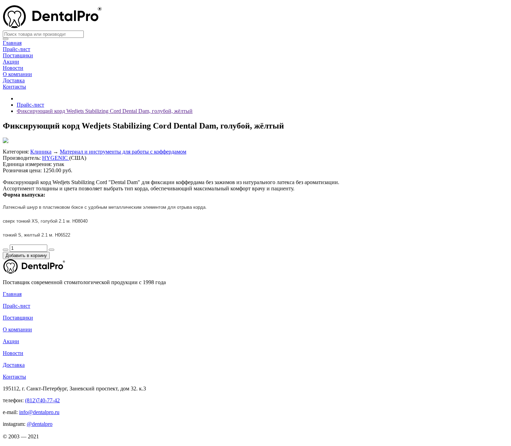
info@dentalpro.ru (39, 412)
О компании (17, 74)
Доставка (14, 80)
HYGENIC (55, 158)
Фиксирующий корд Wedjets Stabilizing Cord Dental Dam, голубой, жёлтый (105, 111)
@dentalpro (39, 424)
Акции (11, 62)
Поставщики (18, 55)
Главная (12, 43)
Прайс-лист (16, 49)
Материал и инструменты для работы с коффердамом (123, 152)
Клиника (40, 152)
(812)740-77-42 (42, 400)
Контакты (14, 87)
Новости (13, 68)
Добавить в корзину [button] (26, 255)
